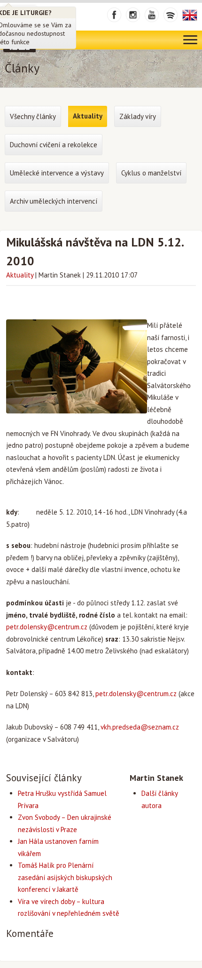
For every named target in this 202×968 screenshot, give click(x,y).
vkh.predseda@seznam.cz (140, 726)
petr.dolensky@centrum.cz (46, 626)
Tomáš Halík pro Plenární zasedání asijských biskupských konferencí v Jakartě (65, 877)
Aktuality (19, 274)
